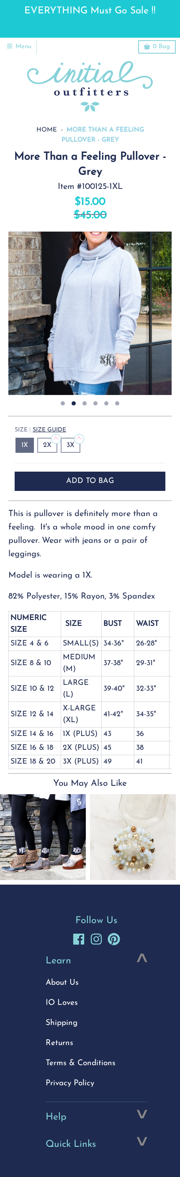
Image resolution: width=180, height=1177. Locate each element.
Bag (161, 47)
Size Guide (49, 430)
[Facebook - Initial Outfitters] (78, 939)
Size (40, 430)
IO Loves (62, 1003)
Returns (59, 1043)
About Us (62, 983)
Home (46, 130)
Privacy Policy (70, 1083)
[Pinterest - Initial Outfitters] (114, 939)
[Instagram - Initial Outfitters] (96, 939)
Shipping (61, 1023)
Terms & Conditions (81, 1063)
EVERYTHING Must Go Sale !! (90, 11)
